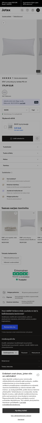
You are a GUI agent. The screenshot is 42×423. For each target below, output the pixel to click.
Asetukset (21, 419)
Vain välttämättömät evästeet (21, 416)
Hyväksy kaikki (21, 411)
